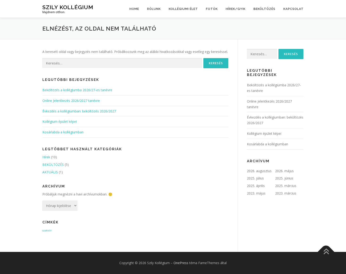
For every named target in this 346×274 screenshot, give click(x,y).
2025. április (256, 185)
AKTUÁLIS (50, 172)
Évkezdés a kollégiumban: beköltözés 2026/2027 (79, 111)
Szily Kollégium (67, 7)
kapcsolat (293, 9)
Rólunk (154, 9)
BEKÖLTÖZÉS (264, 9)
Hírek (46, 157)
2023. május (256, 193)
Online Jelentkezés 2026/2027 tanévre (71, 100)
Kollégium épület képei (59, 121)
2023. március (285, 193)
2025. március (285, 185)
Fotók (212, 9)
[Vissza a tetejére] (326, 252)
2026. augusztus (259, 171)
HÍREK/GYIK (235, 9)
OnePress (180, 263)
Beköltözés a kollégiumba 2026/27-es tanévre (77, 90)
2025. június (284, 178)
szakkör (47, 230)
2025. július (255, 178)
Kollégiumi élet (183, 9)
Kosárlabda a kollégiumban (63, 132)
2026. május (284, 171)
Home (134, 9)
